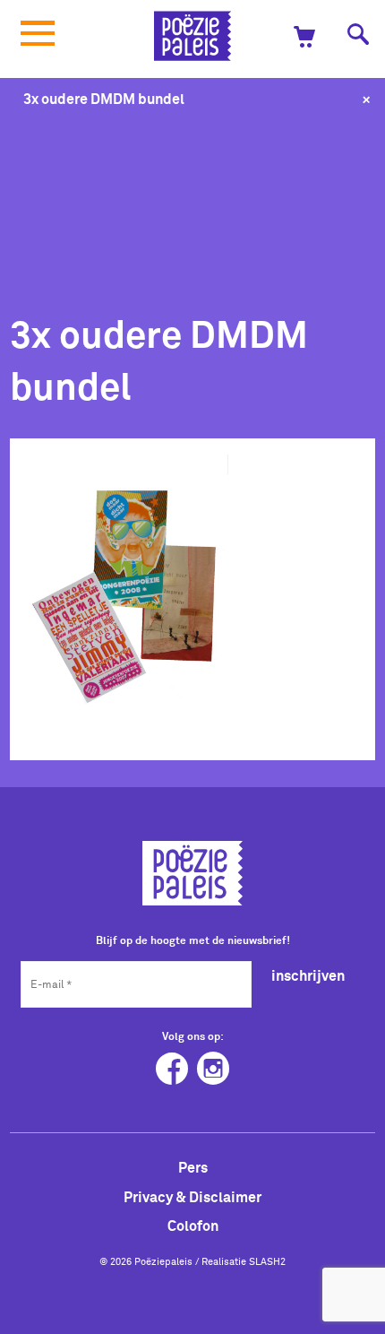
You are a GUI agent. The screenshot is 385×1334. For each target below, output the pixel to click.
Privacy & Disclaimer (192, 1197)
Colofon (192, 1225)
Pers (193, 1167)
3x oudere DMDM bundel (103, 99)
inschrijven (308, 975)
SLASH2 (267, 1261)
